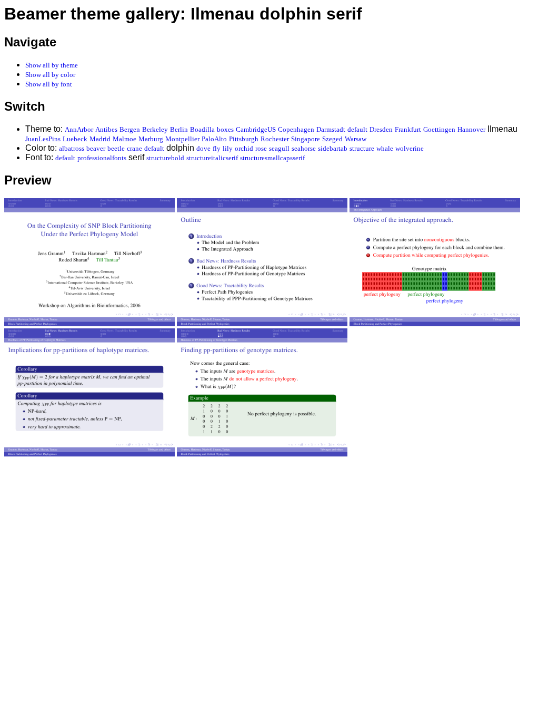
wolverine (409, 148)
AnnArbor (79, 129)
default (357, 129)
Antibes (106, 129)
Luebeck (75, 139)
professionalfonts (101, 158)
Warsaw (355, 139)
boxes (225, 129)
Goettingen (439, 129)
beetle (116, 148)
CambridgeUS (256, 129)
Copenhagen (296, 129)
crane (134, 148)
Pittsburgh (243, 139)
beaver (95, 148)
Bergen (129, 129)
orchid (244, 148)
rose (261, 148)
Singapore (305, 139)
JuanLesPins (43, 139)
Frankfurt (408, 129)
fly (217, 148)
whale (384, 148)
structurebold (165, 158)
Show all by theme (51, 65)
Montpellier (182, 139)
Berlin (179, 129)
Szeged (332, 139)
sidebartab (332, 148)
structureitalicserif (212, 158)
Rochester (275, 139)
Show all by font (48, 84)
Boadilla (202, 129)
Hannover (471, 129)
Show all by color (50, 75)
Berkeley (155, 129)
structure (362, 148)
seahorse (304, 148)
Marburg (150, 139)
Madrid (100, 139)
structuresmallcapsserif (272, 158)
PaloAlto (214, 139)
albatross (71, 148)
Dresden (381, 129)
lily (228, 148)
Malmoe (124, 139)
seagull (279, 148)
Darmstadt (330, 129)
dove (203, 148)
